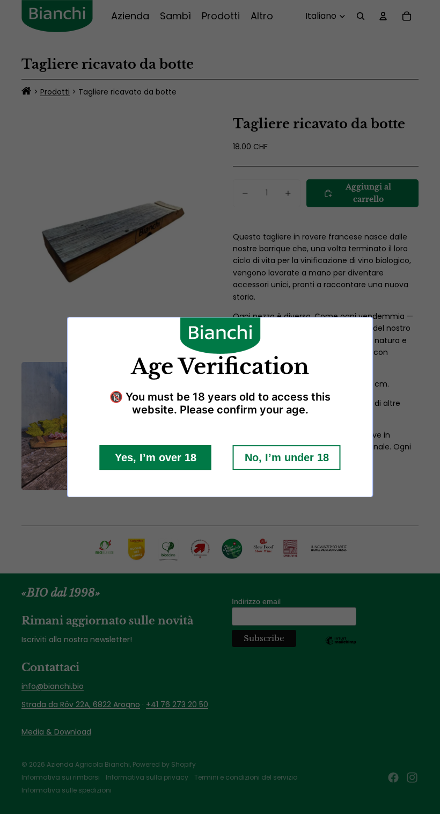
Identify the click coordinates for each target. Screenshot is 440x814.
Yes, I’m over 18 (155, 457)
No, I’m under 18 (287, 457)
